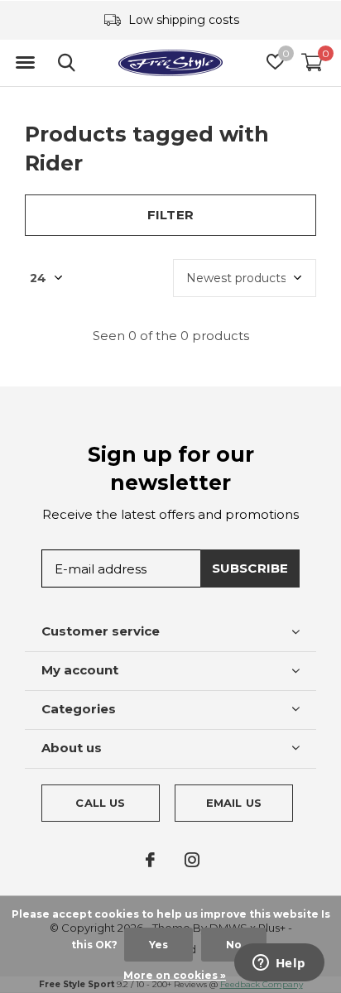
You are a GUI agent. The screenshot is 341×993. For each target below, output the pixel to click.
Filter (170, 215)
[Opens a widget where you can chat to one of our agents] (278, 964)
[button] (25, 63)
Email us (234, 802)
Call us (100, 802)
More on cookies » (174, 975)
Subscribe (250, 568)
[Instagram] (192, 860)
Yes (158, 944)
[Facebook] (150, 860)
